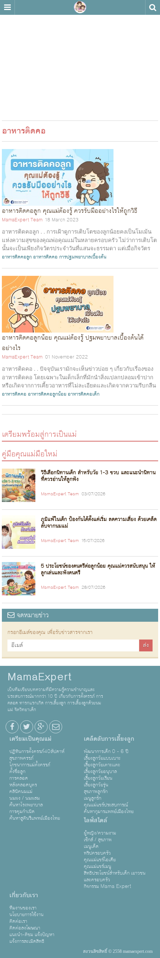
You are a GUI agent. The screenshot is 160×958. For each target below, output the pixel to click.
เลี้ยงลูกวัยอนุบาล (100, 771)
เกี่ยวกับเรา (23, 895)
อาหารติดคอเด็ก (83, 394)
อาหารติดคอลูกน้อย (47, 394)
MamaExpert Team (22, 220)
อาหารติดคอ (45, 257)
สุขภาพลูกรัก (96, 791)
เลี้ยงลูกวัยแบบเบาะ (102, 758)
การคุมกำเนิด (22, 811)
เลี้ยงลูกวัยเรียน (98, 778)
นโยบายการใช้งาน (26, 914)
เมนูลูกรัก (92, 798)
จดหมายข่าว (32, 615)
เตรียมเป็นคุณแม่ (30, 739)
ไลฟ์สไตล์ (95, 820)
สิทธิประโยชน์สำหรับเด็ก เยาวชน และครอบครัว (114, 876)
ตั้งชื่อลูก (17, 771)
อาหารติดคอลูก (17, 257)
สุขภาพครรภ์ (21, 758)
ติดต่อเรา (18, 921)
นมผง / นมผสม (24, 798)
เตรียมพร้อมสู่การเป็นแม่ (39, 434)
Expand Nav (7, 7)
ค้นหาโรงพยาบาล (26, 805)
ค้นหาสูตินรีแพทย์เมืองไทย (34, 818)
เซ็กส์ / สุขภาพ (98, 839)
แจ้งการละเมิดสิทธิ (26, 941)
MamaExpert (80, 7)
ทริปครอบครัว (97, 853)
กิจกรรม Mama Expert (107, 886)
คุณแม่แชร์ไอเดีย (100, 859)
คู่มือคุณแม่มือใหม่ (29, 453)
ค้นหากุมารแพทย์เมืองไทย (109, 811)
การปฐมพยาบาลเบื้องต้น (82, 257)
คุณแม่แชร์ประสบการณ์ (106, 805)
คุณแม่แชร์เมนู (97, 866)
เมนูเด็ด (91, 846)
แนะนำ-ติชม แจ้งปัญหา (31, 934)
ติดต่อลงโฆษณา (24, 928)
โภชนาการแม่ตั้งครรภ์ (29, 765)
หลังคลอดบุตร (23, 785)
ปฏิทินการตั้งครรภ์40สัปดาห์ (36, 751)
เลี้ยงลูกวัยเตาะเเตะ (102, 765)
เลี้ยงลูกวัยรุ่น (96, 785)
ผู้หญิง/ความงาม (100, 833)
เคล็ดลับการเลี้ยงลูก (109, 739)
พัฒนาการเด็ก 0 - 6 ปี (106, 751)
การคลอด (18, 778)
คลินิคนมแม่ (20, 791)
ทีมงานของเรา (22, 908)
